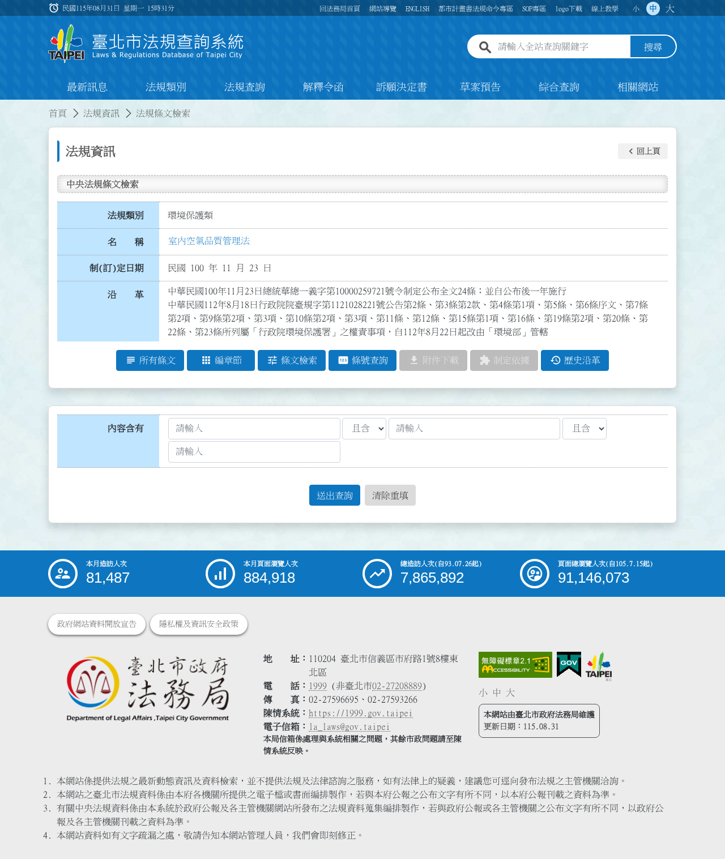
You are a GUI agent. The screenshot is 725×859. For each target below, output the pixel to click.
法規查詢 (244, 87)
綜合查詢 (559, 87)
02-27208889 (397, 685)
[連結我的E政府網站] (569, 665)
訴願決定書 (401, 87)
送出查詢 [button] (335, 495)
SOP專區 (534, 8)
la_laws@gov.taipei (349, 726)
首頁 (58, 113)
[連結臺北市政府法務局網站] (147, 688)
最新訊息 (87, 87)
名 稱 (126, 241)
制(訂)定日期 (116, 267)
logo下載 (568, 8)
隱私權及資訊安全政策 (198, 624)
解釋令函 (323, 87)
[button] (643, 151)
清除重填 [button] (390, 495)
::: (7, 106)
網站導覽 (382, 8)
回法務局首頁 (339, 8)
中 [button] (653, 8)
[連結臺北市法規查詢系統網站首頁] (146, 43)
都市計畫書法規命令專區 (475, 8)
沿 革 (126, 294)
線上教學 (605, 8)
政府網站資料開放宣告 (97, 624)
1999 (318, 685)
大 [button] (670, 8)
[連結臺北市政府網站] (599, 666)
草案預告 (480, 87)
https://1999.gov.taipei (361, 712)
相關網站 (637, 87)
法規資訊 (101, 113)
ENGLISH (417, 8)
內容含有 (126, 428)
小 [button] (636, 8)
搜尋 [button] (653, 47)
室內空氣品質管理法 (209, 240)
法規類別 (166, 87)
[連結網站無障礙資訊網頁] (515, 665)
